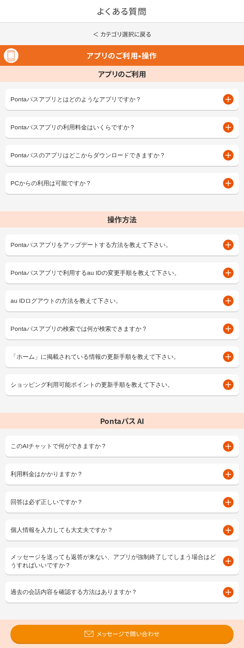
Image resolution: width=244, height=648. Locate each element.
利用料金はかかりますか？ (46, 474)
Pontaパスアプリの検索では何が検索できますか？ (78, 328)
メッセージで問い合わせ (128, 633)
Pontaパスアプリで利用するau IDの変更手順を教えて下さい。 (95, 272)
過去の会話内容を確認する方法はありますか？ (73, 592)
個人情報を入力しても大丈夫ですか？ (61, 530)
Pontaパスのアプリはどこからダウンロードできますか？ (88, 155)
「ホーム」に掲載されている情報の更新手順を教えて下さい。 (95, 356)
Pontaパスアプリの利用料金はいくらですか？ (72, 127)
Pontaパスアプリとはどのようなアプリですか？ (75, 99)
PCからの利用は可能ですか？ (51, 183)
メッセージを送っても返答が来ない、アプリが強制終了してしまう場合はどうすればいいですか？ (113, 561)
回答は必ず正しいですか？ (46, 502)
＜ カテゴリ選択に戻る (122, 34)
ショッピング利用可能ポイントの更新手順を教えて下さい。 (91, 384)
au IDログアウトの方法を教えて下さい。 (66, 300)
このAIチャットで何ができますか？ (58, 446)
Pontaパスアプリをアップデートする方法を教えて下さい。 (91, 245)
